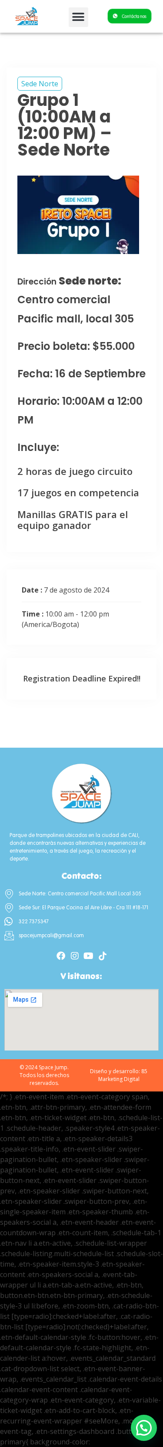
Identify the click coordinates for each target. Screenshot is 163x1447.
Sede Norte (39, 83)
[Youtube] (89, 956)
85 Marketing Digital (123, 1075)
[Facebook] (61, 956)
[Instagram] (75, 956)
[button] (78, 17)
